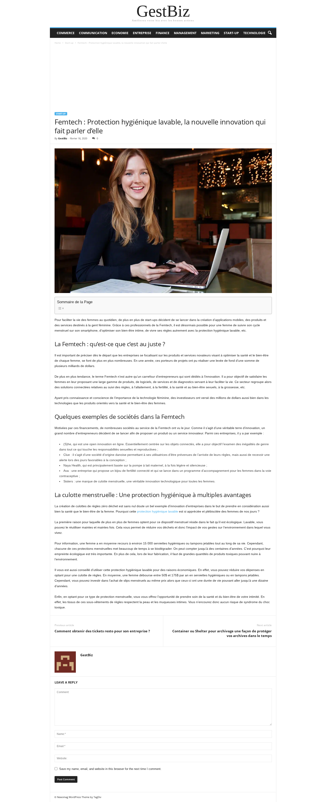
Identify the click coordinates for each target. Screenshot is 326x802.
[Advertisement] (163, 79)
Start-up (231, 33)
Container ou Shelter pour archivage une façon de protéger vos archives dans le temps (222, 633)
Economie (120, 33)
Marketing (210, 33)
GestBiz (62, 138)
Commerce (66, 33)
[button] (270, 33)
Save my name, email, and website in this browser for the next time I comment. (110, 769)
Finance (162, 33)
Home (58, 42)
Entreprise (142, 33)
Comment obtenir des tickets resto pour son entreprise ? (102, 631)
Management (185, 33)
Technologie (254, 33)
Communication (93, 33)
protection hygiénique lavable (157, 511)
